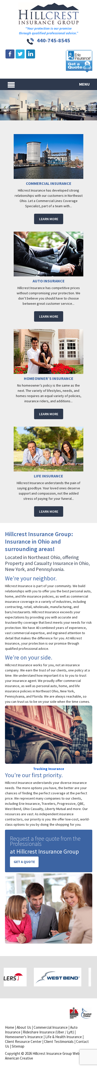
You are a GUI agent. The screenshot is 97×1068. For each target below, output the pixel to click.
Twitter (20, 54)
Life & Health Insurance (63, 1036)
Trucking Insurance (48, 768)
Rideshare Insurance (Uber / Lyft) (48, 1032)
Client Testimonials (59, 1041)
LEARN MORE (48, 219)
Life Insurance (48, 475)
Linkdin (30, 54)
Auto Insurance (49, 280)
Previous (5, 107)
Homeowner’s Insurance (48, 378)
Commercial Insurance (48, 183)
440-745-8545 (53, 40)
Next (92, 107)
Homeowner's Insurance (24, 1036)
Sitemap (18, 1046)
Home (9, 1027)
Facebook (10, 54)
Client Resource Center (23, 1041)
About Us (24, 1027)
